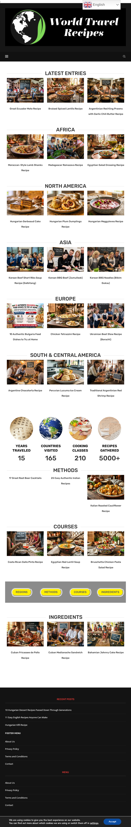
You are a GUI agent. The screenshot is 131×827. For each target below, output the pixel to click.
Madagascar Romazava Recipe (65, 165)
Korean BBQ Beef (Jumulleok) (65, 277)
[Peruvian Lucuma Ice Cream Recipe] (65, 372)
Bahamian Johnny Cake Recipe (106, 652)
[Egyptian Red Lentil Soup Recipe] (65, 543)
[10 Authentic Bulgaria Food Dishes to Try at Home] (25, 315)
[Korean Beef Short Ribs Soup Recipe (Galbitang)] (25, 259)
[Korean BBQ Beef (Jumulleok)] (65, 259)
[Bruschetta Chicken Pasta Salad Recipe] (105, 543)
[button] (11, 97)
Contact (9, 763)
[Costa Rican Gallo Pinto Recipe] (25, 543)
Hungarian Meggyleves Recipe (105, 221)
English (98, 5)
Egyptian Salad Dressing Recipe (106, 165)
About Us (10, 741)
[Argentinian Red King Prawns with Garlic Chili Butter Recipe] (105, 90)
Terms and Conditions (16, 756)
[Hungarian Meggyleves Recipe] (105, 203)
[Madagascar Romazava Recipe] (65, 146)
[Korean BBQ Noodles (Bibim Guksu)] (105, 259)
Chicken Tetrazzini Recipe (65, 334)
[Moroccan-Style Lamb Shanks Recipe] (25, 146)
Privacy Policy (12, 748)
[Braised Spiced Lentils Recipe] (65, 90)
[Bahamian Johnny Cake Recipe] (105, 634)
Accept (112, 821)
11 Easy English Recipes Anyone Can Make (26, 717)
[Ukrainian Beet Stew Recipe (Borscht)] (105, 315)
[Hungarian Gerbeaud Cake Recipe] (25, 203)
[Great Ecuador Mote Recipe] (25, 90)
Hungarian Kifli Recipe (16, 724)
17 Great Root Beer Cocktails (25, 478)
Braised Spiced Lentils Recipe (65, 108)
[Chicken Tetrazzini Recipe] (65, 315)
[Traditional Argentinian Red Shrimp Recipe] (105, 372)
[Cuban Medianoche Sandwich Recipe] (65, 634)
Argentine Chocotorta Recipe (25, 390)
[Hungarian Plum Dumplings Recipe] (65, 203)
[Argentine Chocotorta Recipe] (25, 372)
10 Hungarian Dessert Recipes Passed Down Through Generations (38, 710)
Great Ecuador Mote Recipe (25, 108)
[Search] (124, 56)
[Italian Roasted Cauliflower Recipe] (105, 487)
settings (94, 823)
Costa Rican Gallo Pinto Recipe (25, 562)
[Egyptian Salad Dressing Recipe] (105, 146)
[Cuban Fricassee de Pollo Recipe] (25, 634)
